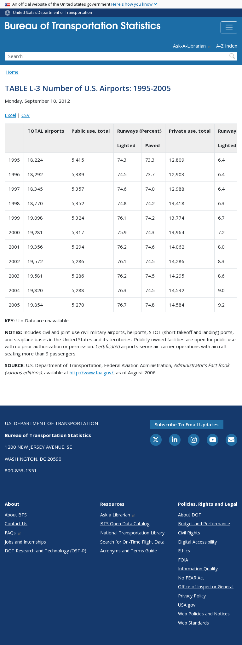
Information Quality (198, 569)
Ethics (184, 551)
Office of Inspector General (205, 587)
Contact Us (16, 524)
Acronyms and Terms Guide (128, 551)
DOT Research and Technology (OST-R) (45, 551)
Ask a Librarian (115, 515)
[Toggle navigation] (229, 27)
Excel (10, 115)
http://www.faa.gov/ (91, 372)
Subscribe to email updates (187, 424)
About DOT (189, 515)
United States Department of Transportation (52, 12)
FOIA (183, 560)
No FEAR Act (191, 578)
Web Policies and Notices (204, 614)
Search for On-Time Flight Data (132, 542)
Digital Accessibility (197, 542)
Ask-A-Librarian (189, 46)
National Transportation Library (132, 533)
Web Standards (193, 623)
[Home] (82, 28)
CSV (25, 115)
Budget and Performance (204, 524)
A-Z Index (226, 46)
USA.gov (186, 605)
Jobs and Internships (25, 542)
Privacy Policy (192, 596)
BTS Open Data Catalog (125, 524)
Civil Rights (189, 533)
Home (12, 72)
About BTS (16, 515)
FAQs (10, 533)
